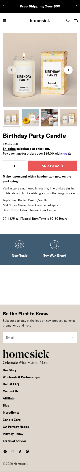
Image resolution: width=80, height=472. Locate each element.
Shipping (9, 148)
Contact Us (11, 391)
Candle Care (12, 419)
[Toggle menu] (4, 20)
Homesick (20, 463)
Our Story (10, 370)
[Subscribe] (72, 337)
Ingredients (11, 412)
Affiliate (9, 398)
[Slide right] (68, 69)
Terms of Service (15, 441)
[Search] (68, 20)
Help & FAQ (11, 384)
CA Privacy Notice (16, 427)
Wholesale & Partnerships (21, 377)
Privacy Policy (13, 434)
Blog (6, 405)
